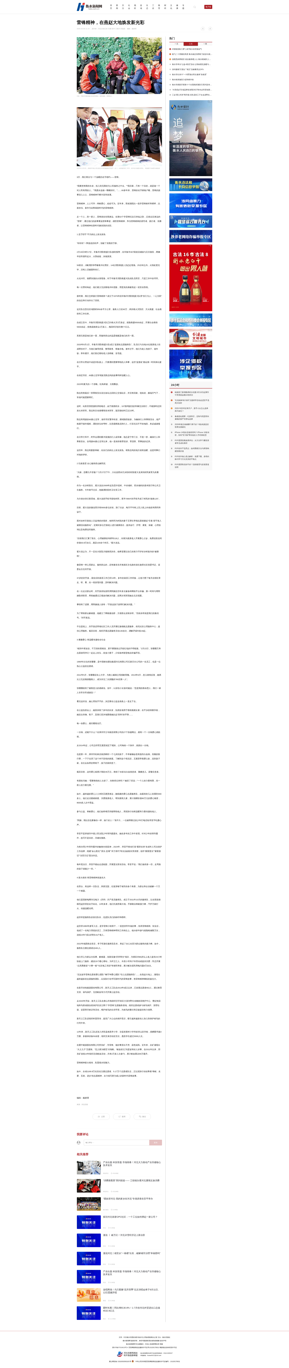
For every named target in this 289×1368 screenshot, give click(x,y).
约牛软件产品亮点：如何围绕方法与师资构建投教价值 (192, 449)
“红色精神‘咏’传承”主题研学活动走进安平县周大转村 (192, 401)
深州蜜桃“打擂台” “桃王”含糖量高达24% (187, 69)
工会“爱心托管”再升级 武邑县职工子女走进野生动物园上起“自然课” (190, 95)
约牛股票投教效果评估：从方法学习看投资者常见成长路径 (192, 441)
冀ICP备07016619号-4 (120, 1347)
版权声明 (163, 1341)
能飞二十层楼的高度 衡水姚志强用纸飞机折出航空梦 (191, 54)
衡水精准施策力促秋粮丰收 (182, 80)
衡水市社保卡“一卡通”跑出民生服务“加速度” (188, 74)
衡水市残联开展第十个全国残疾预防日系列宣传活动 (191, 85)
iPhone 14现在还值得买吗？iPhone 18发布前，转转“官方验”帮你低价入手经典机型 (192, 433)
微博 (123, 1117)
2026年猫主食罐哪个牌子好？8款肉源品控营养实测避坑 (192, 425)
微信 (144, 1117)
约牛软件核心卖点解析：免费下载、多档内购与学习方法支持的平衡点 (192, 457)
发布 (155, 1143)
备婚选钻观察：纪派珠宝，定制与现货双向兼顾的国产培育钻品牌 (192, 417)
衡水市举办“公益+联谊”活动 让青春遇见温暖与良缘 (191, 64)
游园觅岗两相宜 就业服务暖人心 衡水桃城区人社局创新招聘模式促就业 (191, 59)
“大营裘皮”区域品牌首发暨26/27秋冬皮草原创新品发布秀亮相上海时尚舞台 (191, 90)
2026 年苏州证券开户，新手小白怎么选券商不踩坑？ (191, 409)
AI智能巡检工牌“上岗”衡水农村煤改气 (186, 49)
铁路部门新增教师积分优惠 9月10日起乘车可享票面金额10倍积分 (192, 393)
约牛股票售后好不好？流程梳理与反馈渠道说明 (192, 465)
